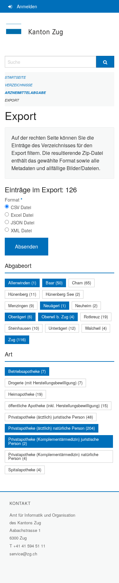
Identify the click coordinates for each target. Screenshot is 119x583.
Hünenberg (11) (22, 294)
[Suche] (105, 62)
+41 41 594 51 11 (29, 546)
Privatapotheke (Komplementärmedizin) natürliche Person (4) (53, 456)
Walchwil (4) (96, 328)
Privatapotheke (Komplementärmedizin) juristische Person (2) (53, 441)
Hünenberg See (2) (63, 294)
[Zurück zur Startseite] (59, 34)
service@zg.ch (23, 554)
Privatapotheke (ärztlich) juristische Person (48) (50, 417)
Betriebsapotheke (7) (27, 371)
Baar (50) (54, 283)
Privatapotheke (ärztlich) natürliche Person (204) (51, 428)
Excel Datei (22, 215)
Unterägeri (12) (62, 328)
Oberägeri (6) (20, 317)
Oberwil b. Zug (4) (58, 317)
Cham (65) (81, 283)
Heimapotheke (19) (25, 394)
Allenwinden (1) (22, 283)
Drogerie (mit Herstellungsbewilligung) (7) (45, 383)
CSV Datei (21, 207)
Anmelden (27, 6)
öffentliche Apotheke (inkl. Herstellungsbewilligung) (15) (58, 405)
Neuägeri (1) (54, 305)
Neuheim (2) (86, 305)
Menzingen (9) (21, 305)
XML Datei (21, 230)
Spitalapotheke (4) (24, 470)
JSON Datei (22, 222)
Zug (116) (17, 339)
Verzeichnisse (18, 85)
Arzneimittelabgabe (25, 92)
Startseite (15, 77)
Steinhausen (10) (23, 328)
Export (12, 100)
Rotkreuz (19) (96, 317)
